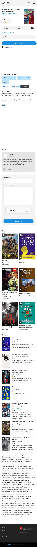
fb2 (5, 78)
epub (27, 78)
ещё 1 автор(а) (16, 374)
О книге (7, 37)
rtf (12, 78)
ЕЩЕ (3, 105)
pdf (5, 82)
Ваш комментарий (9, 185)
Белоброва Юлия (17, 425)
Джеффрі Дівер (16, 389)
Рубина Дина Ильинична (9, 13)
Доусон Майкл (23, 329)
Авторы (4, 533)
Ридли (8, 3)
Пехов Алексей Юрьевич (26, 296)
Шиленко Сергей (17, 406)
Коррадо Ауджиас (17, 441)
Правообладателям (7, 537)
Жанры (4, 530)
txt (20, 78)
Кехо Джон (22, 262)
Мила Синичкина (17, 372)
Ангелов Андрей (16, 339)
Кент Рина (5, 329)
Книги (3, 527)
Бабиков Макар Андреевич (20, 356)
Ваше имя (6, 177)
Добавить (18, 221)
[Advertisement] (18, 113)
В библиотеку (8, 47)
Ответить (31, 169)
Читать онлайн (19, 43)
